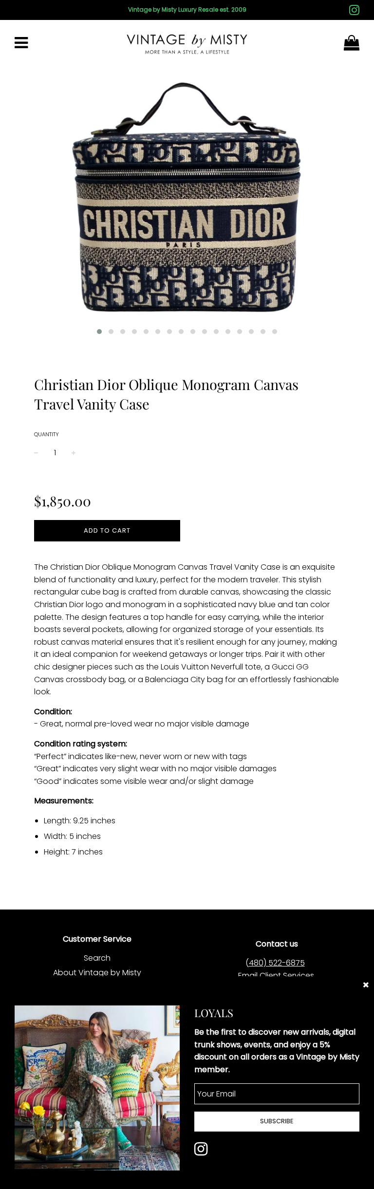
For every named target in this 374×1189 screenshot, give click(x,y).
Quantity (46, 434)
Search (97, 958)
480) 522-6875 (277, 962)
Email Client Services (276, 975)
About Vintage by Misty (97, 972)
